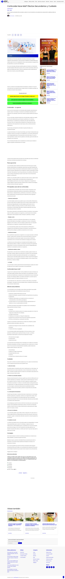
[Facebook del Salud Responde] (47, 567)
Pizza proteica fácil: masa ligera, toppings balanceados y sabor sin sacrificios (12, 553)
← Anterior (20, 472)
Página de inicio (48, 552)
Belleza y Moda (31, 1)
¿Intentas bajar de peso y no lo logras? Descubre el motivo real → (23, 96)
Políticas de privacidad (49, 557)
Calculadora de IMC (60, 1)
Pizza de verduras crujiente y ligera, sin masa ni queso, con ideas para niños (12, 558)
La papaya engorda (23, 555)
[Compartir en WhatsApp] (18, 34)
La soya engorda (22, 557)
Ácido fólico (22, 552)
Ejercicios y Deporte (41, 1)
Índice (11, 55)
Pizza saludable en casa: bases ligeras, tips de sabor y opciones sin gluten (12, 570)
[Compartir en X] (15, 34)
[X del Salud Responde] (51, 567)
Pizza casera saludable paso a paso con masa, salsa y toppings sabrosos (13, 566)
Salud (55, 1)
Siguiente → (25, 472)
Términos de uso (48, 560)
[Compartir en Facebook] (12, 34)
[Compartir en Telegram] (20, 34)
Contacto (47, 555)
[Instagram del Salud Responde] (49, 567)
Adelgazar (26, 1)
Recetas (51, 1)
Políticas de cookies (49, 559)
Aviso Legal (48, 562)
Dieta (36, 1)
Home (8, 10)
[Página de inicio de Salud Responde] (5, 1)
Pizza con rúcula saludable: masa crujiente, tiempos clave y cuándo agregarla (12, 562)
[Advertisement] (32, 25)
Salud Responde (15, 577)
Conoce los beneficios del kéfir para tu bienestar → (23, 103)
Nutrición (47, 1)
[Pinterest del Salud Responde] (54, 567)
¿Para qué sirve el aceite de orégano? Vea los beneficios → (22, 99)
